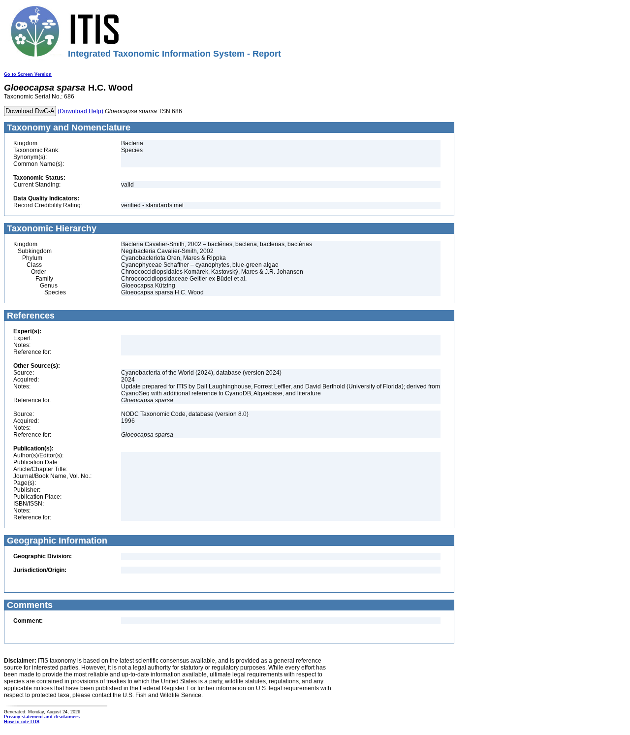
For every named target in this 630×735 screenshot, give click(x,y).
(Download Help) (80, 111)
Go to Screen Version (28, 74)
